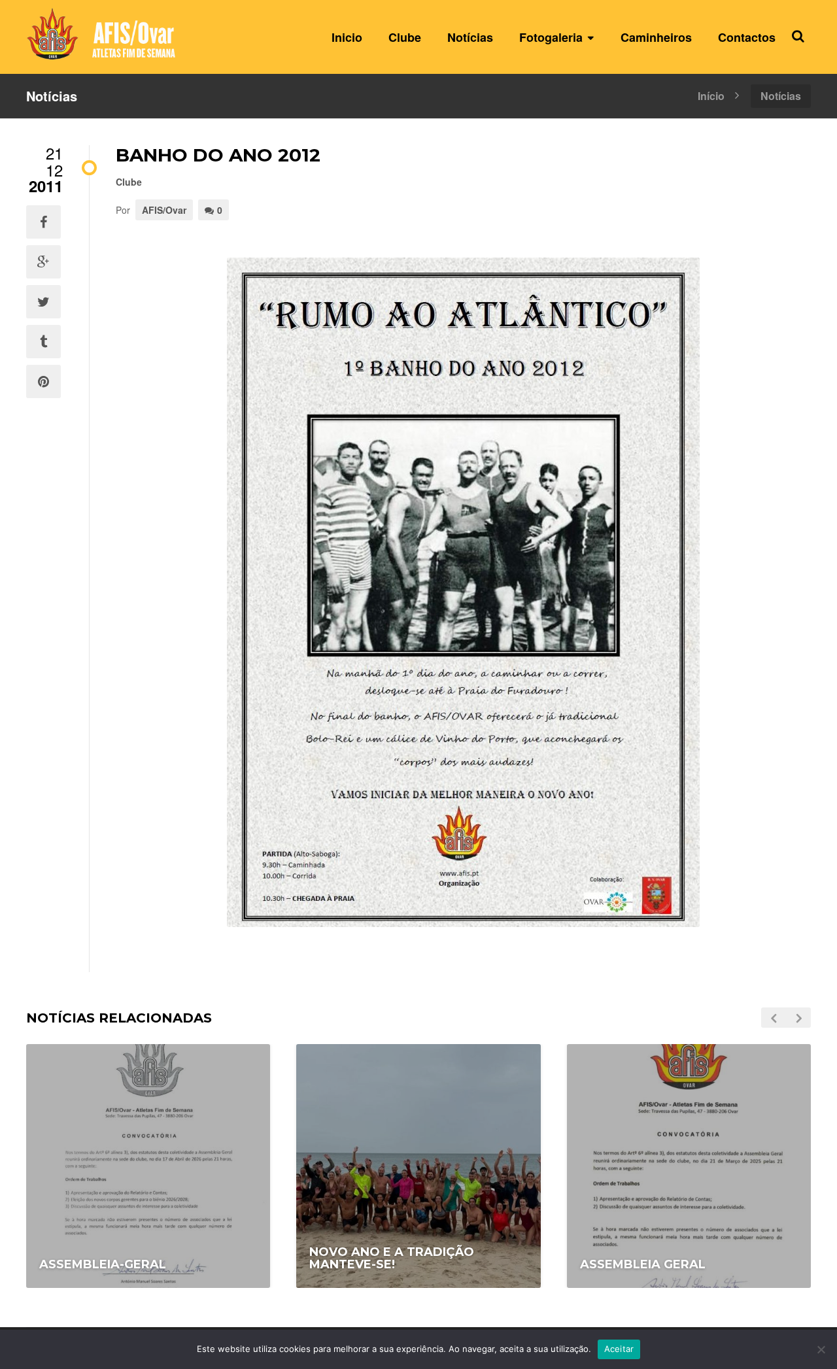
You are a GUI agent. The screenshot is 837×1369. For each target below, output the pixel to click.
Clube (404, 37)
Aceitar (619, 1349)
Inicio (347, 37)
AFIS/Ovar (164, 209)
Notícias (470, 37)
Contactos (747, 37)
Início (711, 94)
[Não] (820, 1349)
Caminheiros (656, 37)
